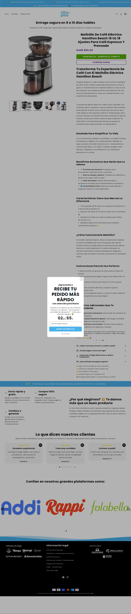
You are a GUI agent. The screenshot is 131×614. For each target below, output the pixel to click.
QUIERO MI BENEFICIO (65, 329)
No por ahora (65, 334)
